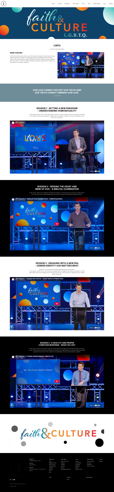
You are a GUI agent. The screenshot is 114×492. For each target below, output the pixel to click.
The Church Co (13, 486)
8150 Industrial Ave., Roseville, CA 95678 (37, 469)
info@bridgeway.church (35, 460)
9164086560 (32, 465)
